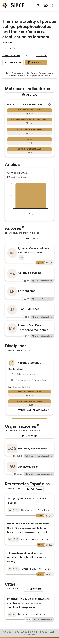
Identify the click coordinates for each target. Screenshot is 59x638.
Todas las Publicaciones (34, 410)
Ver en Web (35, 62)
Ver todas (30, 436)
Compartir (13, 62)
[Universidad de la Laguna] (20, 257)
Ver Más (7, 42)
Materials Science (29, 362)
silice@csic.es (29, 635)
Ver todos (29, 238)
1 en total (21, 177)
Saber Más (29, 95)
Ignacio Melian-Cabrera (40, 76)
